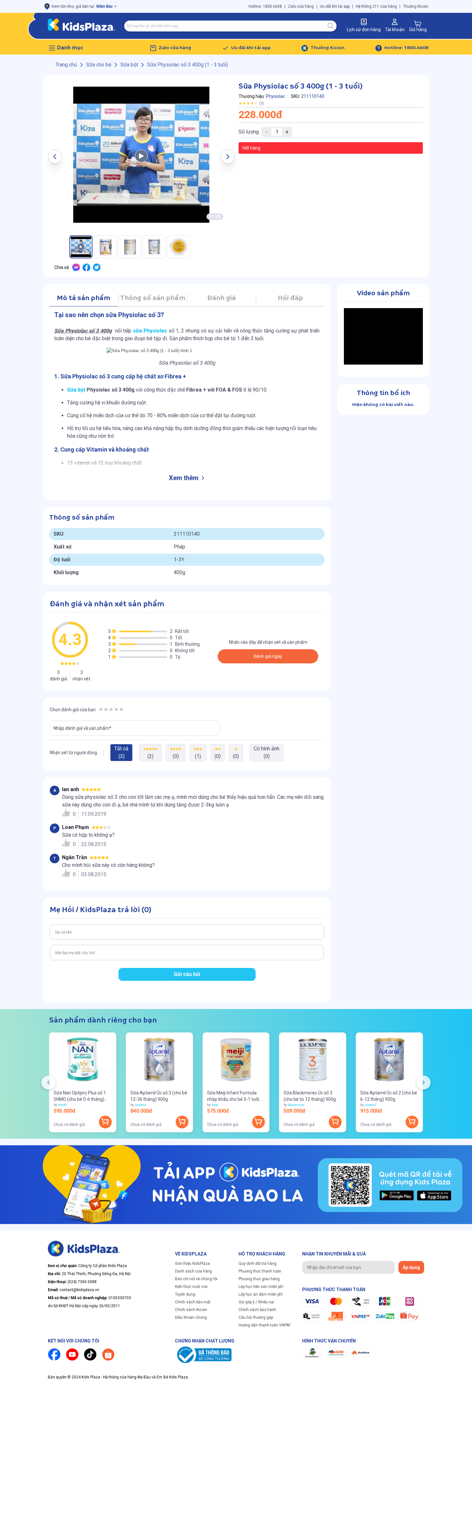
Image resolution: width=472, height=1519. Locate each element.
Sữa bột (76, 390)
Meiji (214, 1105)
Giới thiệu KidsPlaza (192, 1263)
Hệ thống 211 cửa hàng (376, 6)
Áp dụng (411, 1267)
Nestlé (62, 1105)
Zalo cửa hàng (301, 6)
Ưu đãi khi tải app (335, 6)
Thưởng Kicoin (415, 6)
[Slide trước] (48, 1082)
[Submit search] (331, 26)
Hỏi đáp (290, 298)
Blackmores (296, 1105)
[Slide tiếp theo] (423, 1082)
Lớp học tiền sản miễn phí (261, 1286)
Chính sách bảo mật (193, 1302)
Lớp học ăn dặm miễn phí (261, 1294)
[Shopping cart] (418, 24)
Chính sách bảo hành (257, 1310)
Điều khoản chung (191, 1317)
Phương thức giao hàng (259, 1279)
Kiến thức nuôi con (191, 1286)
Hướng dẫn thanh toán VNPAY (265, 1325)
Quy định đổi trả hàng (257, 1263)
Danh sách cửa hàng (193, 1271)
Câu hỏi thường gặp (256, 1317)
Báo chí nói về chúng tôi (196, 1279)
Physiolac (275, 96)
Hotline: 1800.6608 (265, 6)
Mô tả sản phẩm (83, 298)
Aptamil (140, 1105)
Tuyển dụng (185, 1294)
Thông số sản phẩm (152, 298)
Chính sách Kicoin (191, 1310)
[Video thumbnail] (141, 155)
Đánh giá (221, 298)
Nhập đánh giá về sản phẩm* (82, 728)
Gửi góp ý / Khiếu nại (256, 1302)
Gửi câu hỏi (187, 974)
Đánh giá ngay (268, 656)
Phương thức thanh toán (260, 1271)
